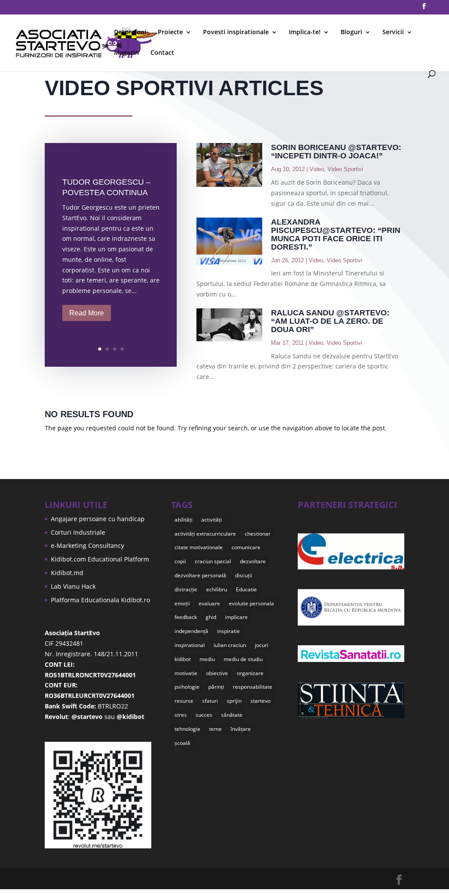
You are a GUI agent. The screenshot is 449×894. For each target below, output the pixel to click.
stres (181, 715)
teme (215, 729)
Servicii (393, 32)
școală (182, 743)
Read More (86, 313)
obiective (217, 673)
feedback (186, 617)
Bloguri (351, 32)
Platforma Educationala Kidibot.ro (100, 600)
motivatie (186, 673)
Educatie (246, 589)
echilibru (216, 589)
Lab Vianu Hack (73, 586)
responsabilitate (252, 686)
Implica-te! (305, 32)
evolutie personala (251, 603)
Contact (162, 53)
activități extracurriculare (205, 533)
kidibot (183, 659)
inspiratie (228, 631)
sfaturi (210, 700)
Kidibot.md (67, 573)
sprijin (234, 700)
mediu (207, 659)
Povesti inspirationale (236, 32)
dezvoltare (253, 561)
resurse (184, 700)
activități (211, 519)
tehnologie (187, 729)
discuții (243, 575)
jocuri (261, 645)
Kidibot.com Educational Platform (100, 559)
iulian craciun (230, 645)
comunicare (246, 547)
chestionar (258, 533)
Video (317, 169)
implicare (236, 617)
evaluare (209, 603)
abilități (183, 519)
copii (180, 561)
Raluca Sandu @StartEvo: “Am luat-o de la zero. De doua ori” (330, 321)
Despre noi (130, 32)
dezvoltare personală (200, 575)
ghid (211, 617)
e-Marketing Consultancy (87, 545)
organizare (250, 673)
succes (204, 715)
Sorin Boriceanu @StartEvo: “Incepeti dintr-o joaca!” (336, 151)
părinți (216, 686)
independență (191, 631)
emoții (182, 603)
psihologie (187, 686)
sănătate (231, 715)
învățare (241, 729)
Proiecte (170, 32)
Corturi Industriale (78, 532)
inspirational (190, 645)
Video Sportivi (345, 169)
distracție (186, 589)
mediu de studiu (243, 659)
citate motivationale (199, 547)
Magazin (126, 53)
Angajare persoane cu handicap (98, 519)
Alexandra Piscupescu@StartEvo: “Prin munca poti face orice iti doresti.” (335, 234)
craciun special (213, 561)
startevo (260, 700)
